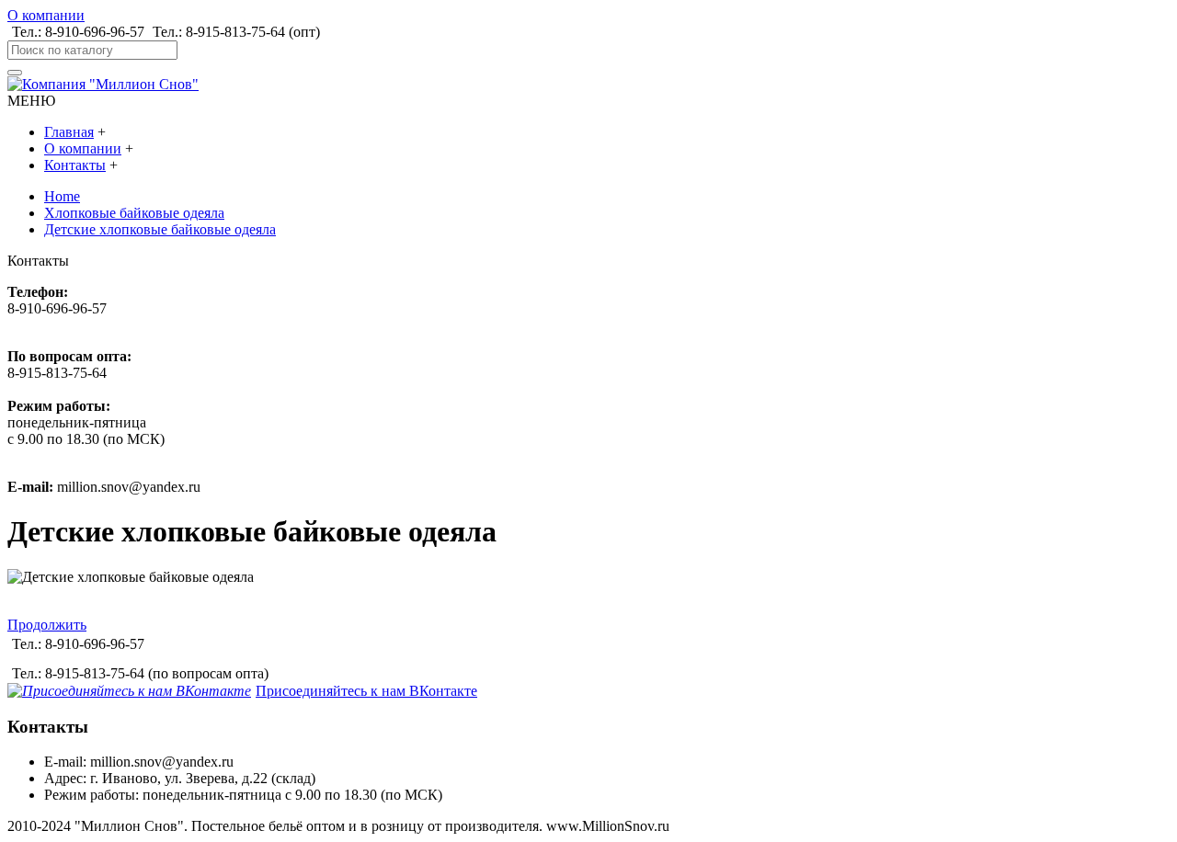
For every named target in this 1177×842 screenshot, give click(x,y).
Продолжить (46, 624)
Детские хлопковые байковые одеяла (160, 229)
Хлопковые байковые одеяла (134, 213)
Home (62, 196)
